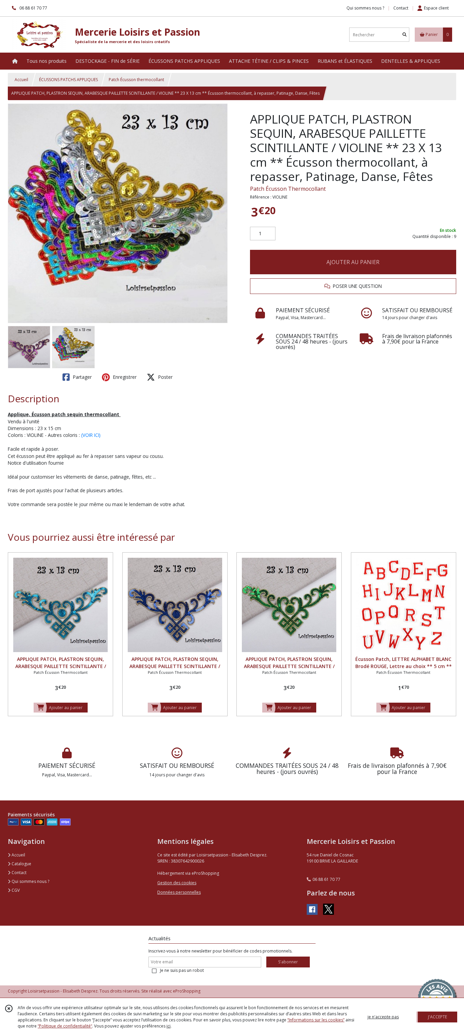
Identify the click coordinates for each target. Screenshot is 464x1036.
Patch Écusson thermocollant (136, 79)
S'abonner (288, 962)
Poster (165, 377)
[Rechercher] (404, 34)
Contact (400, 8)
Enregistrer (124, 377)
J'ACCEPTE (437, 1017)
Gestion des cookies (176, 883)
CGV (15, 890)
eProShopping (186, 991)
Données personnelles (179, 892)
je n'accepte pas (383, 1017)
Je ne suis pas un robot (182, 970)
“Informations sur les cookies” (315, 1020)
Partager (81, 377)
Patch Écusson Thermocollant (288, 188)
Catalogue (21, 864)
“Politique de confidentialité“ (65, 1026)
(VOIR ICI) (91, 435)
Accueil (21, 79)
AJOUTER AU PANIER (352, 262)
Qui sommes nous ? (30, 881)
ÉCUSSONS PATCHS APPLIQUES (68, 79)
